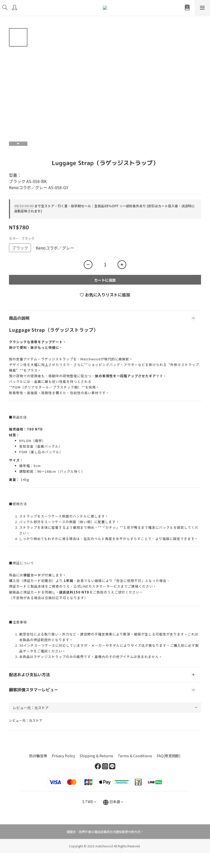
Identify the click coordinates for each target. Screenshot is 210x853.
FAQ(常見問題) (168, 755)
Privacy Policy (63, 755)
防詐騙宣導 (38, 755)
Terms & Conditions (135, 755)
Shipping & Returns (96, 755)
